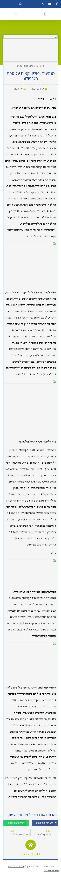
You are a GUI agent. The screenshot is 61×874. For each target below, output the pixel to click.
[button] (16, 14)
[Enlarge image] (9, 246)
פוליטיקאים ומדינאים (30, 65)
